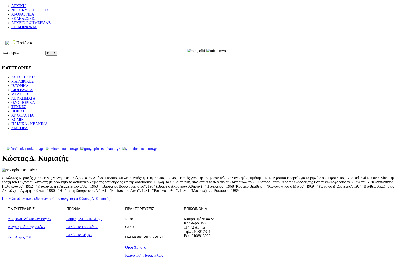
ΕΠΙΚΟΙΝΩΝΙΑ (24, 27)
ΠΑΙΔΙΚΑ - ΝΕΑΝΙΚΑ (29, 124)
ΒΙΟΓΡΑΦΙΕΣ (22, 90)
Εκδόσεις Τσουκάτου (82, 227)
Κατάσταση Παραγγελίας (144, 255)
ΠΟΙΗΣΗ (18, 111)
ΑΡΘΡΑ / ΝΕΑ (22, 14)
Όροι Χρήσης (135, 247)
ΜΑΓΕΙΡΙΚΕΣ (22, 81)
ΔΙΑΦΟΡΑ (19, 128)
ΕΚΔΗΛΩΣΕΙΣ (23, 18)
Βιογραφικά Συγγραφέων (26, 227)
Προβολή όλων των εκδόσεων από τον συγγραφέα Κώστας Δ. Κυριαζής (56, 199)
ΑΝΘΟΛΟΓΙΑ (22, 115)
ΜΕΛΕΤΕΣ (20, 94)
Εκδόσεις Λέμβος (79, 235)
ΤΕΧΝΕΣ (18, 107)
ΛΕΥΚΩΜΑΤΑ (23, 98)
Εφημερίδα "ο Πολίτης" (84, 219)
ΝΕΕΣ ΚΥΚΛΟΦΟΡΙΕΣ (30, 10)
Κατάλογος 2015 (20, 237)
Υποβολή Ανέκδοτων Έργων (29, 219)
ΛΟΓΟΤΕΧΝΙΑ (23, 77)
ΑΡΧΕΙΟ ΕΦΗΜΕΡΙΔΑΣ (31, 23)
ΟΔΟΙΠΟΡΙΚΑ (23, 103)
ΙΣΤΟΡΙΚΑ (20, 86)
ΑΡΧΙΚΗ (18, 6)
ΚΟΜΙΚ (17, 119)
